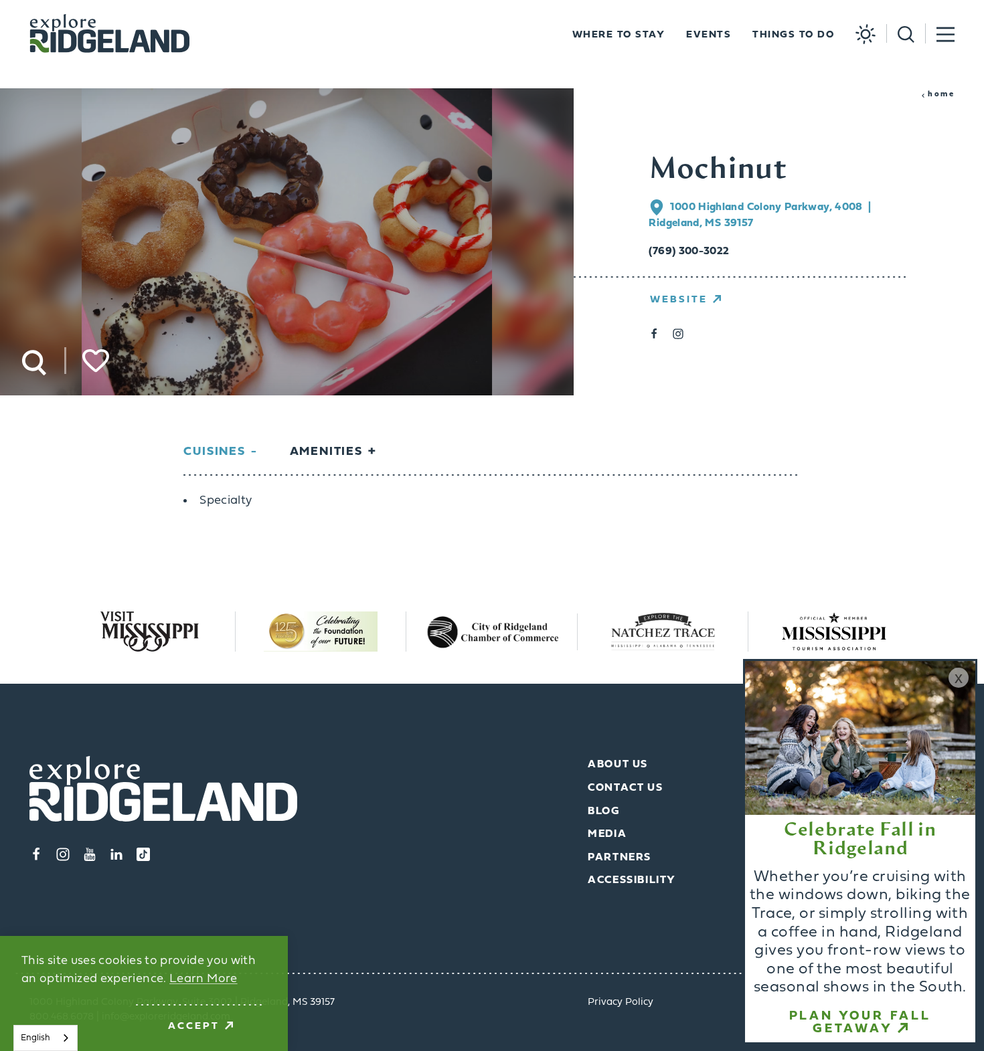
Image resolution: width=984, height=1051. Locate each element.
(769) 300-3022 (689, 251)
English (35, 1038)
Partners (619, 857)
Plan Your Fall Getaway (860, 1023)
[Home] (109, 34)
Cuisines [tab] (214, 452)
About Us (618, 764)
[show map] (659, 207)
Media (607, 834)
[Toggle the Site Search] (900, 33)
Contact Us (625, 788)
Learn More (203, 979)
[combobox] (45, 1038)
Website (679, 300)
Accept (194, 1027)
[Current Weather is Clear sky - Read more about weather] (860, 34)
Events (708, 35)
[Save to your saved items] (95, 360)
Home (941, 94)
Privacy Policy (620, 1002)
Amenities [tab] (326, 452)
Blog (603, 811)
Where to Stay (618, 35)
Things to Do (793, 35)
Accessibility (632, 880)
